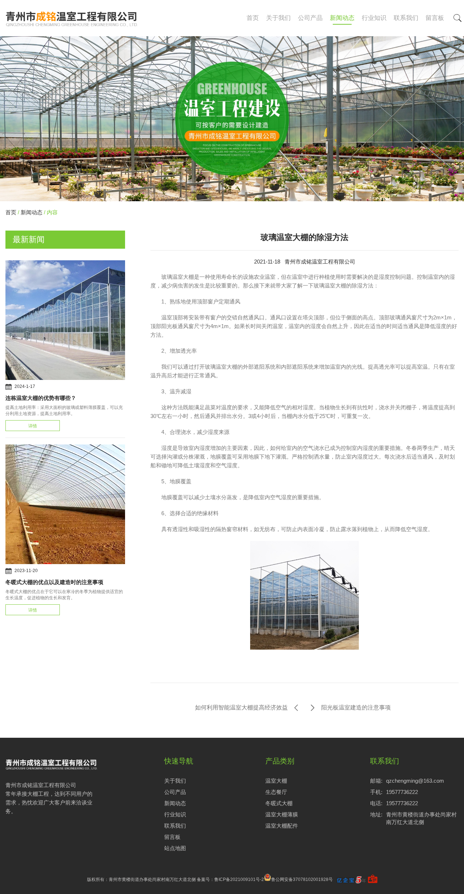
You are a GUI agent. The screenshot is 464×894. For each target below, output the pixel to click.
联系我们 (406, 18)
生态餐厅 (276, 792)
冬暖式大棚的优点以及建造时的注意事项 (54, 582)
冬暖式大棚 (279, 803)
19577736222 (402, 792)
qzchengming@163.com (415, 781)
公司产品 (310, 18)
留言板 (435, 18)
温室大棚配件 (281, 826)
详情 (32, 426)
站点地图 (175, 848)
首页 (252, 18)
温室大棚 (276, 781)
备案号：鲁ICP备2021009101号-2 (230, 879)
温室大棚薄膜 (281, 814)
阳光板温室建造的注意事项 (356, 707)
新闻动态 (342, 18)
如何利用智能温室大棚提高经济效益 (241, 707)
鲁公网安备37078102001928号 (302, 879)
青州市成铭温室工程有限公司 (320, 261)
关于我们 (278, 18)
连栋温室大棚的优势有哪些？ (40, 398)
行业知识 (374, 18)
